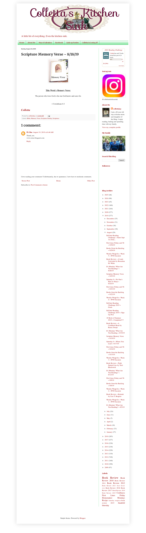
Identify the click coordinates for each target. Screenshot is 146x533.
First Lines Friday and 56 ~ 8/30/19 (115, 244)
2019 (107, 215)
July (108, 411)
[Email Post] (48, 116)
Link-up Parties (72, 43)
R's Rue (29, 132)
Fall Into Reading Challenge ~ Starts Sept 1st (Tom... (115, 237)
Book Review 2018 (118, 490)
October (110, 225)
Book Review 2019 (109, 493)
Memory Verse (35, 118)
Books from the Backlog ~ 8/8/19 (115, 384)
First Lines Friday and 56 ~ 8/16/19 (115, 348)
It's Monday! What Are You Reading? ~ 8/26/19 (114, 268)
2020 (107, 212)
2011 (107, 460)
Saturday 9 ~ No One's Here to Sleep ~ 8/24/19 (114, 281)
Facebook (59, 43)
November (111, 222)
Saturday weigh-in (115, 500)
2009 (107, 467)
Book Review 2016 (113, 488)
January (110, 432)
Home (21, 43)
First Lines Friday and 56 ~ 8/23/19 (115, 288)
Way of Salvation (45, 43)
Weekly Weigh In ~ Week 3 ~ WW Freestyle (115, 359)
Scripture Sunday (46, 118)
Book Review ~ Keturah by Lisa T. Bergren (115, 395)
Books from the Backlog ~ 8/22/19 (115, 293)
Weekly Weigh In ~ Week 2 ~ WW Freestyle (115, 390)
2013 (107, 453)
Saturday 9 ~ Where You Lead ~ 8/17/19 (115, 342)
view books (121, 65)
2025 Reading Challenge (113, 50)
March (109, 425)
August (109, 232)
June (109, 415)
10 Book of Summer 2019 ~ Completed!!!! (115, 319)
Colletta (112, 53)
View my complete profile (111, 127)
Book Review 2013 (109, 486)
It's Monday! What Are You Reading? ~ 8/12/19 (114, 372)
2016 (107, 443)
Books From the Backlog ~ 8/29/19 (115, 249)
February (110, 428)
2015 (107, 447)
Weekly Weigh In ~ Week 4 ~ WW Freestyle (115, 298)
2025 (107, 195)
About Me (31, 43)
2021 (107, 208)
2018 (107, 436)
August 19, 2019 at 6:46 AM (43, 132)
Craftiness (121, 492)
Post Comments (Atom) (39, 185)
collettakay (32, 116)
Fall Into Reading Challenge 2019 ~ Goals (113, 305)
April (109, 421)
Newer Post (26, 181)
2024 (107, 198)
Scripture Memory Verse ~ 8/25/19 (115, 275)
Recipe (105, 500)
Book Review (110, 477)
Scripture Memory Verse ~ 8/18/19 (115, 337)
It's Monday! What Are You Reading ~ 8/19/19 (115, 332)
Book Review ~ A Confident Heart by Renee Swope (114, 325)
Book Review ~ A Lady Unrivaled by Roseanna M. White (115, 261)
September (111, 229)
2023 (107, 202)
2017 (107, 440)
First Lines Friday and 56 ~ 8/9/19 (115, 379)
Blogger (82, 518)
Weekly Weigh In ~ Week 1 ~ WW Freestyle (115, 400)
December (111, 218)
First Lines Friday (113, 495)
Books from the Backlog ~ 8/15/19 (115, 353)
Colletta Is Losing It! (90, 43)
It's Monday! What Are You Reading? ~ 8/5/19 (115, 406)
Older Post (91, 181)
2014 (107, 450)
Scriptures (56, 118)
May (108, 418)
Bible (28, 118)
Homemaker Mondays (113, 497)
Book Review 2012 (116, 483)
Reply (29, 141)
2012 (107, 457)
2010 (107, 464)
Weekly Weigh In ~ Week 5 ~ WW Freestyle (115, 255)
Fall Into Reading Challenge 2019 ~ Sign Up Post (115, 312)
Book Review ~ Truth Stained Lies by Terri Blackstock (114, 365)
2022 (107, 205)
